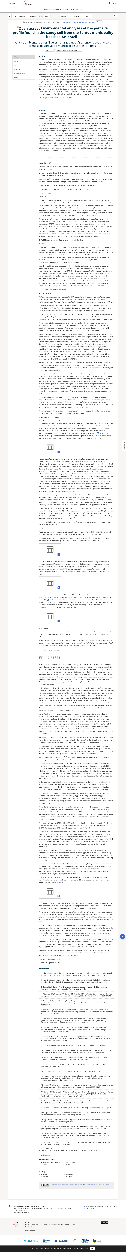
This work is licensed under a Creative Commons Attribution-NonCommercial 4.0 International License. (80, 1185)
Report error (124, 445)
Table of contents (19, 16)
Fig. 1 (101, 433)
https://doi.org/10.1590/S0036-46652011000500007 (78, 22)
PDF (86, 16)
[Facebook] (32, 1230)
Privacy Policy (84, 1248)
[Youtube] (34, 1230)
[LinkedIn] (30, 1230)
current (40, 16)
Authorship (49, 50)
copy (98, 22)
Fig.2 (92, 538)
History (16, 77)
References (17, 69)
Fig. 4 (51, 600)
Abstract (64, 16)
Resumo (16, 61)
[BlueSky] (26, 1230)
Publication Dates (19, 73)
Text (15, 65)
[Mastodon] (28, 1230)
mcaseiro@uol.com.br (47, 1155)
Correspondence (45, 193)
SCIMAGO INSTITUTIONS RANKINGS (68, 50)
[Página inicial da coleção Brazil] (16, 1226)
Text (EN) (76, 16)
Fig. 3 (59, 571)
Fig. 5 (60, 882)
